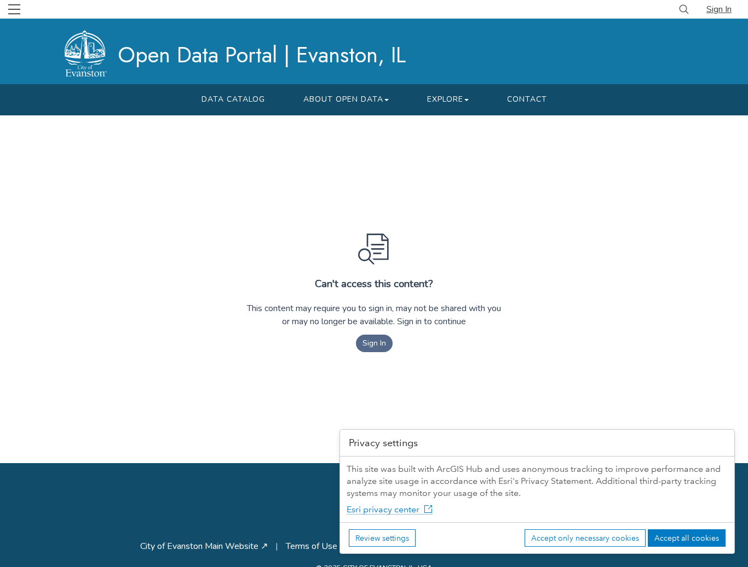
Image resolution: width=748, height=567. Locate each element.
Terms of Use (311, 546)
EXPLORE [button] (445, 99)
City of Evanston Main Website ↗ (204, 546)
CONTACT (527, 99)
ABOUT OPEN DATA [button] (343, 99)
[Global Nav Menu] (14, 9)
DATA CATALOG (233, 99)
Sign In (719, 9)
